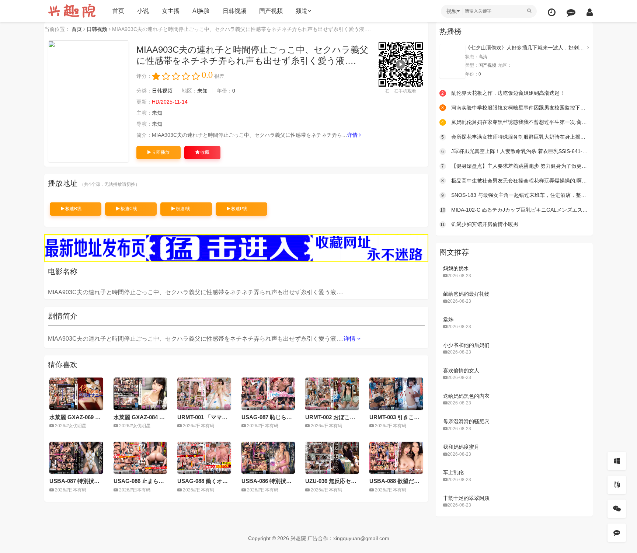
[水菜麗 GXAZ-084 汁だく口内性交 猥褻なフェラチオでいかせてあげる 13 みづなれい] (140, 394)
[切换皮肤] (617, 461)
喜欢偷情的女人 (461, 370)
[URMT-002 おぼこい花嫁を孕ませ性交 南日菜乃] (332, 394)
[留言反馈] (571, 12)
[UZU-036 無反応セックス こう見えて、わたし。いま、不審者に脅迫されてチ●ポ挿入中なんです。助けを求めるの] (332, 458)
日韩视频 (234, 11)
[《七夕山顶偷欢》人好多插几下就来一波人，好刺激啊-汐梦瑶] (452, 61)
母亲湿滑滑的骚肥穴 (466, 421)
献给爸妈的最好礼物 (466, 294)
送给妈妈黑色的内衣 (466, 396)
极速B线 (72, 208)
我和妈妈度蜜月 (461, 447)
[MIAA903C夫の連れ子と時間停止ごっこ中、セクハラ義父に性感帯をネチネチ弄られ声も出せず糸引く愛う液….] (88, 101)
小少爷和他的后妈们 (466, 345)
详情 (353, 135)
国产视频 (271, 11)
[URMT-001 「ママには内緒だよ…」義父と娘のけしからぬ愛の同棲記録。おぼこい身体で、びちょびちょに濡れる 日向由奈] (204, 394)
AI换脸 (201, 11)
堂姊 (448, 319)
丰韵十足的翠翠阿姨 (466, 498)
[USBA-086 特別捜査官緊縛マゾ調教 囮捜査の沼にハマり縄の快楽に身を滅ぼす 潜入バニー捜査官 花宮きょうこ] (268, 458)
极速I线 (182, 208)
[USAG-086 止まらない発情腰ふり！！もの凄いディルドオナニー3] (140, 458)
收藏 (204, 152)
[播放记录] (552, 12)
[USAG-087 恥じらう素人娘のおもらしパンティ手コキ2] (268, 394)
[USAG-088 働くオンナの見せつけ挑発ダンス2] (204, 458)
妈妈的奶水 (456, 268)
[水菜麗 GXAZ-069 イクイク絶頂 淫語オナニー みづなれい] (76, 394)
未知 (202, 91)
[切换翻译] (617, 485)
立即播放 (160, 152)
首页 (118, 11)
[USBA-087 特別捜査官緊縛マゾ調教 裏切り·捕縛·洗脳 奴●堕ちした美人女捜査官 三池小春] (76, 458)
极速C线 (128, 208)
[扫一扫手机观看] (617, 509)
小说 (143, 11)
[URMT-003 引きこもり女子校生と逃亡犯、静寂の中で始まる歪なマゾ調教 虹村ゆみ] (396, 394)
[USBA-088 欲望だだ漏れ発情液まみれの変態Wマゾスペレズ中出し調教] (396, 458)
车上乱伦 (453, 472)
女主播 (171, 11)
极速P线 (238, 208)
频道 (301, 11)
